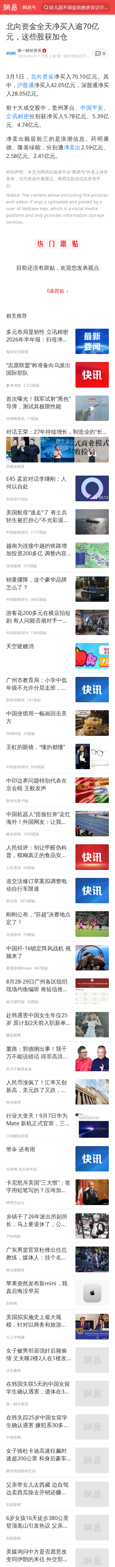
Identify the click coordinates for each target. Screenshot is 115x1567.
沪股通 (25, 85)
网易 (10, 7)
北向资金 (42, 76)
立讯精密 (17, 116)
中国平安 (91, 107)
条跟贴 (56, 290)
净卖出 (72, 147)
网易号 (29, 7)
